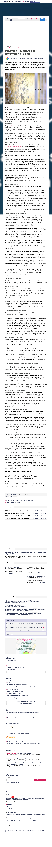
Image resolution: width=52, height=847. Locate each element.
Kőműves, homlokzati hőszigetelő (14, 687)
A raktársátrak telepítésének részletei (15, 606)
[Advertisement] (26, 534)
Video (9, 789)
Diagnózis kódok (13, 775)
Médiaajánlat (18, 830)
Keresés (8, 777)
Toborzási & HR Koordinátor (15, 667)
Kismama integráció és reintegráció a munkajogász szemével (20, 717)
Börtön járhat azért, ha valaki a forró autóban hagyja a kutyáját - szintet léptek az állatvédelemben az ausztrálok (24, 744)
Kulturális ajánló (12, 812)
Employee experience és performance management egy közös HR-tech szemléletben (25, 627)
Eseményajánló (9, 507)
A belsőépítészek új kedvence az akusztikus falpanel (18, 610)
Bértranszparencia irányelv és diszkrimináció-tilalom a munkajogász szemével (24, 712)
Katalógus (26, 1)
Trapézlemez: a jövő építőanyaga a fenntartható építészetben (20, 612)
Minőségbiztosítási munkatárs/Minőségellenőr (17, 684)
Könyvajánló (11, 795)
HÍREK (11, 19)
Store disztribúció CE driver (15, 689)
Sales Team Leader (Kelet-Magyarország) (18, 695)
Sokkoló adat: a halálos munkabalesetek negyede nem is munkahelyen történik (24, 609)
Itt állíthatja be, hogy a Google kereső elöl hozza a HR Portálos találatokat (27, 58)
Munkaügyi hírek (14, 494)
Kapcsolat (31, 829)
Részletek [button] (37, 510)
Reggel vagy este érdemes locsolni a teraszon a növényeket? (20, 730)
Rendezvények (12, 710)
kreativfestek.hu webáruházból (13, 146)
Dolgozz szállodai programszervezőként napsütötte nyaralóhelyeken (22, 686)
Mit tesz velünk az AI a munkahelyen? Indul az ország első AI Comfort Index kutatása (25, 630)
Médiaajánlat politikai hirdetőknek (37, 830)
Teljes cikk (11, 573)
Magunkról (26, 829)
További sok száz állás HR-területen (26, 672)
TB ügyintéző (12, 660)
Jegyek (44, 510)
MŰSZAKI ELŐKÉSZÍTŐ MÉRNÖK (16, 698)
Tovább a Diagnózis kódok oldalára (13, 782)
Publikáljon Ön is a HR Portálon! (13, 502)
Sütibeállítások (26, 830)
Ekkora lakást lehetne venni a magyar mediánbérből (19, 614)
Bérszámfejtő (12, 662)
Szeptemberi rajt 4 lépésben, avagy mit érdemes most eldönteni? (25, 758)
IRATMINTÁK (37, 19)
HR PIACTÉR (27, 19)
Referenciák (19, 829)
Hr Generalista (12, 665)
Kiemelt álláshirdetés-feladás (26, 703)
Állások (10, 678)
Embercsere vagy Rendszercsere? (24, 753)
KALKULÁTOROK (21, 19)
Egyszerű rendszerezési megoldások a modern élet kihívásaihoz (21, 608)
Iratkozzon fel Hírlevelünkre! (12, 500)
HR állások (11, 658)
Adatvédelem (37, 829)
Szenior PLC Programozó (14, 697)
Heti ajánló (11, 620)
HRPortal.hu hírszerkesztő (14, 47)
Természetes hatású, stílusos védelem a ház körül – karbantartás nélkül (23, 613)
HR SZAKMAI (7, 19)
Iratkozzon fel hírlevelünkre (11, 831)
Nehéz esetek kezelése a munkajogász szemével (17, 715)
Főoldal (7, 494)
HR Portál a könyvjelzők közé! (27, 500)
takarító (9, 680)
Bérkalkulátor (18, 1)
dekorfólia (11, 126)
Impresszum (13, 829)
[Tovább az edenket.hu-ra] (26, 727)
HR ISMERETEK (15, 19)
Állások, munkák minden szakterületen (26, 701)
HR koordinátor (12, 664)
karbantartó (9, 682)
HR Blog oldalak (12, 751)
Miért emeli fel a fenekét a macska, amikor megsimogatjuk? (19, 740)
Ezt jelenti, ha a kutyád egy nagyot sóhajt (15, 741)
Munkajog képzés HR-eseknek (13, 714)
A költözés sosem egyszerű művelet (15, 602)
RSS (6, 829)
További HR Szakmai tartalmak (13, 769)
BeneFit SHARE (42, 19)
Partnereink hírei (14, 723)
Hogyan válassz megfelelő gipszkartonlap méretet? (18, 600)
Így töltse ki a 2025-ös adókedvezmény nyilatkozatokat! (18, 791)
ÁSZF (9, 829)
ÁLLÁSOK (32, 19)
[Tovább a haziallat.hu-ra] (26, 737)
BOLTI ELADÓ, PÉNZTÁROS (15, 691)
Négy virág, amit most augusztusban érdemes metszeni (19, 731)
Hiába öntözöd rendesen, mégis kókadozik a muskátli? (18, 733)
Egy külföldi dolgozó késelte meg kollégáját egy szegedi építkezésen (22, 601)
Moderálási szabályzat (10, 830)
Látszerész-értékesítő (14, 693)
